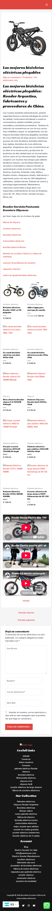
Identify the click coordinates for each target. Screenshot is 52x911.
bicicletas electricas (12, 235)
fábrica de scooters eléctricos (26, 790)
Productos (27, 77)
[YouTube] (34, 905)
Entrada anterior (26, 613)
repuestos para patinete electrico (26, 872)
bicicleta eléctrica (26, 775)
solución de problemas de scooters (19, 263)
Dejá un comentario (12, 77)
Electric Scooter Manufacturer (26, 856)
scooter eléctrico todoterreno (26, 832)
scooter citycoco (26, 875)
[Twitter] (23, 905)
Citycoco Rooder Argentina (26, 804)
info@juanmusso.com (26, 853)
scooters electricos (12, 228)
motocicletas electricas (13, 241)
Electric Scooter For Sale (26, 850)
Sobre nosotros (26, 762)
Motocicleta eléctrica (26, 778)
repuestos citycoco (11, 269)
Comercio (26, 759)
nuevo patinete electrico (26, 814)
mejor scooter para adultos (26, 826)
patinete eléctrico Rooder (26, 768)
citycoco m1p (26, 781)
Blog (26, 847)
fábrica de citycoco (11, 222)
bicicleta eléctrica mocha (26, 820)
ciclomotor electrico (26, 878)
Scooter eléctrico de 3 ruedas (26, 836)
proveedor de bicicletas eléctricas (26, 865)
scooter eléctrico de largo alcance (26, 787)
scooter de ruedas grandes (26, 829)
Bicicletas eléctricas (26, 808)
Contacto (26, 765)
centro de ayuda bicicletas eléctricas (19, 275)
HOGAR (26, 601)
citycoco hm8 (26, 784)
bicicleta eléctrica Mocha (14, 247)
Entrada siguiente (26, 620)
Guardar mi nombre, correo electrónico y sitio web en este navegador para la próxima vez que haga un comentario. (25, 715)
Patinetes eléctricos (26, 801)
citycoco (26, 771)
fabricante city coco (26, 862)
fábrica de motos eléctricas (26, 869)
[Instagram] (28, 905)
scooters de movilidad (26, 881)
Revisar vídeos (26, 811)
